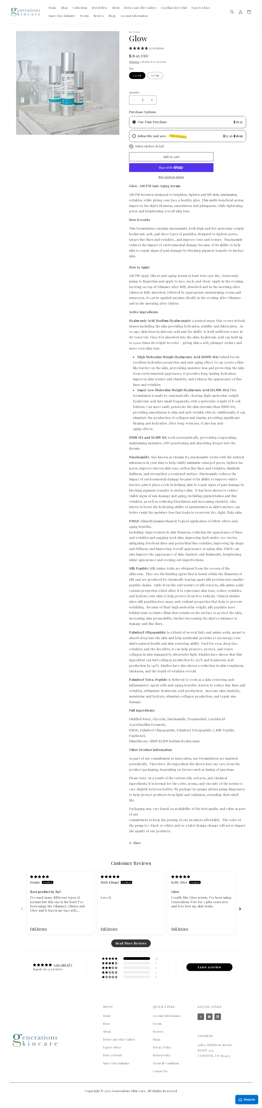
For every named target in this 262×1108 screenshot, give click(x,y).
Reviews (158, 1031)
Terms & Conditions (166, 1063)
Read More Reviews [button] (131, 943)
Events (157, 1024)
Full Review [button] (38, 929)
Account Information (166, 1016)
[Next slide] (240, 909)
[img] (39, 877)
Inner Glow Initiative (116, 1063)
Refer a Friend (112, 1055)
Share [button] (137, 843)
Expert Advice (112, 1047)
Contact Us (160, 1071)
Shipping (134, 61)
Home (107, 1016)
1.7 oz (155, 75)
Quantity (134, 92)
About (107, 1031)
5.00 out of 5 (63, 965)
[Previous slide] (22, 909)
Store (106, 1024)
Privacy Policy (162, 1047)
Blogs (156, 1039)
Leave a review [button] (209, 967)
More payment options (171, 176)
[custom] (201, 1016)
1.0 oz (137, 75)
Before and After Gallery (119, 1039)
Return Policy (162, 1055)
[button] (232, 12)
